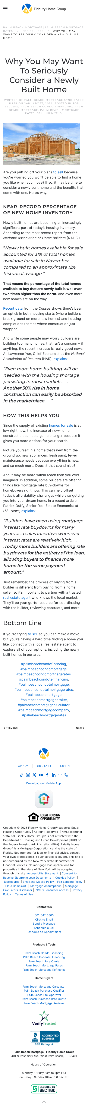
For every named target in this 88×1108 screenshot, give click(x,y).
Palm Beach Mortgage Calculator (44, 986)
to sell (58, 172)
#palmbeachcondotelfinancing (43, 679)
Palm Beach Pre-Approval (44, 995)
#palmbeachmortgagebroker (44, 700)
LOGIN (65, 765)
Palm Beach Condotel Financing (44, 957)
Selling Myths (49, 113)
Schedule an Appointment (44, 932)
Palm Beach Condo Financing (46, 106)
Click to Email (44, 919)
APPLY (23, 765)
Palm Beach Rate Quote (44, 961)
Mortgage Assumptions (46, 886)
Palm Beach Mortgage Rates (44, 965)
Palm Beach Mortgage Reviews (44, 1003)
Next (79, 727)
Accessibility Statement (42, 873)
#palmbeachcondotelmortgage (44, 684)
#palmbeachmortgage (44, 694)
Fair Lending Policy (69, 881)
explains (60, 359)
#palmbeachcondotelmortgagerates (44, 689)
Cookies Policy (65, 877)
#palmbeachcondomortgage (44, 669)
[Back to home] (44, 8)
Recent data (13, 308)
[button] (5, 8)
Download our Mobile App (43, 783)
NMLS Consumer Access (52, 890)
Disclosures (11, 881)
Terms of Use (24, 894)
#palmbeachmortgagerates (44, 715)
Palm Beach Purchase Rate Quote (44, 999)
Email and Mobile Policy (38, 881)
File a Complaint (16, 886)
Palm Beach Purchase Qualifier (44, 990)
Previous (12, 727)
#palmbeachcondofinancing (43, 664)
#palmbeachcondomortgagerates (43, 674)
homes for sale (61, 425)
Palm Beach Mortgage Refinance (44, 969)
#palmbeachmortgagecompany (43, 710)
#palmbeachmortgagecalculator (43, 705)
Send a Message (44, 923)
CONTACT (44, 765)
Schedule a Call (44, 927)
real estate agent (17, 597)
